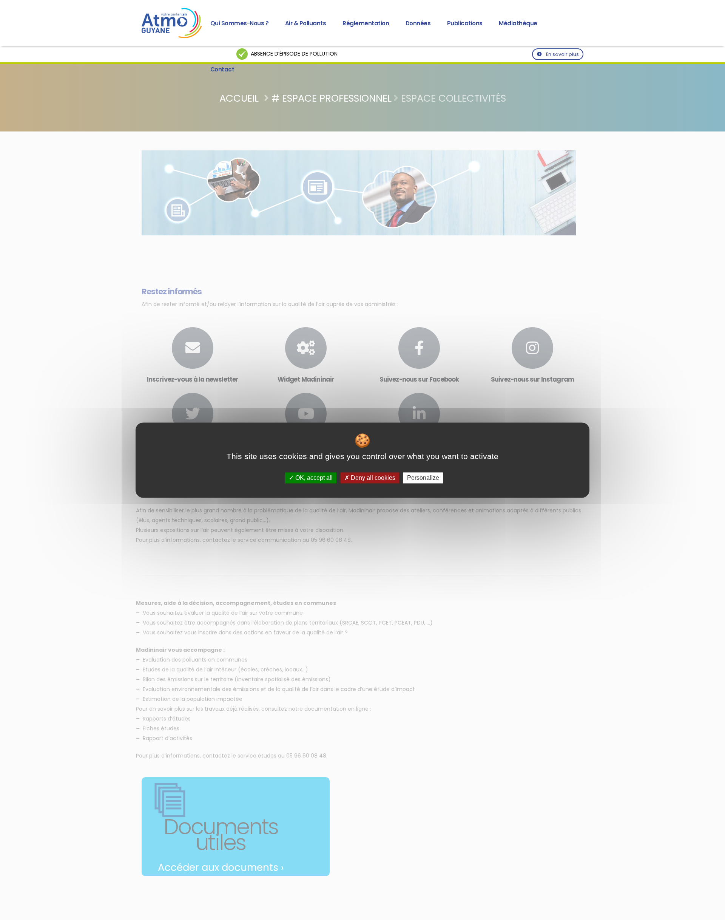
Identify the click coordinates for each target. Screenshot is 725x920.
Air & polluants (305, 23)
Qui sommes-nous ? (239, 23)
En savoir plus (562, 54)
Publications (465, 23)
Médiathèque (518, 23)
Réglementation (365, 23)
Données (418, 23)
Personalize (423, 478)
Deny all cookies (372, 478)
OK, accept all (313, 478)
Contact (222, 69)
